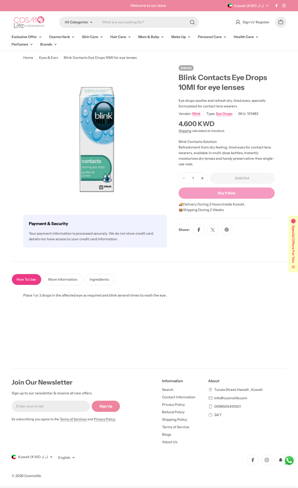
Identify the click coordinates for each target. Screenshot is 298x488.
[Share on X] (212, 229)
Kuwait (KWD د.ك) (249, 6)
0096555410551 (227, 406)
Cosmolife (32, 476)
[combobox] (129, 22)
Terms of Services (73, 419)
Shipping (185, 131)
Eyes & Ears (48, 57)
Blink (196, 113)
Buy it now (226, 193)
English (64, 457)
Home (28, 57)
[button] (293, 244)
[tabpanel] (149, 295)
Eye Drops (224, 113)
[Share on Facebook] (198, 229)
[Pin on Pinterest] (226, 229)
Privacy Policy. (105, 419)
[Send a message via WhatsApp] (289, 460)
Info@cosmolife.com (230, 398)
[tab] (26, 279)
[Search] (192, 22)
